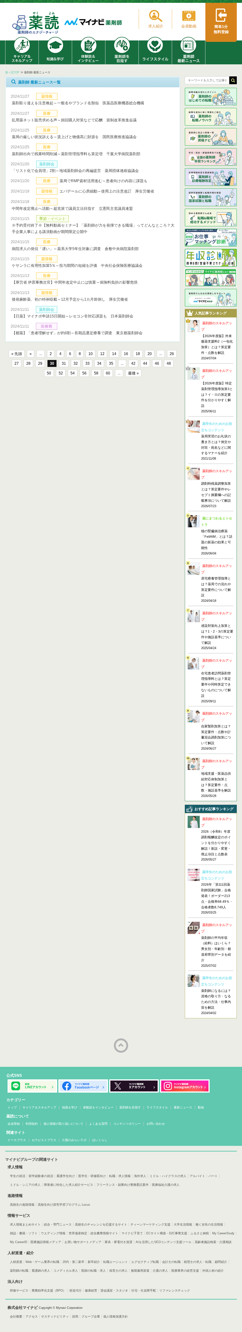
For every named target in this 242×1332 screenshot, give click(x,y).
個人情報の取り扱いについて (63, 1123)
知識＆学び (69, 1107)
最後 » (133, 373)
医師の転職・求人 (93, 1270)
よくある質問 (98, 1123)
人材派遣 (16, 1262)
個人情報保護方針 (115, 1316)
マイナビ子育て (132, 1233)
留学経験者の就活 (41, 1176)
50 (49, 373)
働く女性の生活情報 (209, 1224)
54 (72, 373)
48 (169, 363)
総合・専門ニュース (58, 1224)
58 (96, 373)
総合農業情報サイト (104, 1233)
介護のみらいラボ (74, 1140)
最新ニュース (183, 1107)
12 (102, 354)
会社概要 (16, 1316)
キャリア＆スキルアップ (39, 1107)
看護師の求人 (41, 1270)
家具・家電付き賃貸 (118, 1242)
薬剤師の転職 (19, 1270)
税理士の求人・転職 (198, 1262)
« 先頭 (16, 354)
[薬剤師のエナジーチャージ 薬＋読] (35, 23)
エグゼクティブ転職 (145, 1262)
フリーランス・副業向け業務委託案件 (122, 1185)
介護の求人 (160, 1270)
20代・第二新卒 (73, 1262)
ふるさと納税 (199, 1233)
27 (16, 363)
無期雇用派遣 (140, 1270)
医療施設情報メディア (45, 1242)
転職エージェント (115, 1262)
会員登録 (14, 1123)
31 (64, 363)
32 (75, 363)
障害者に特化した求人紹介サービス (68, 1185)
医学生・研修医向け (92, 1176)
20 (149, 354)
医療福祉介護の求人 (166, 1185)
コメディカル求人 (65, 1270)
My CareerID (18, 1242)
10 (90, 354)
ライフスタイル (157, 1107)
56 (84, 373)
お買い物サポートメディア (83, 1242)
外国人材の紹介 (213, 1270)
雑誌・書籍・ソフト (24, 1233)
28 (28, 363)
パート (213, 1176)
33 (87, 363)
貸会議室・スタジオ (114, 1290)
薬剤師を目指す (130, 1107)
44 (145, 363)
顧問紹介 (221, 1262)
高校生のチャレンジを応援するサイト (101, 1224)
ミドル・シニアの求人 (25, 1185)
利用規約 (32, 1123)
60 (108, 373)
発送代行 (75, 1290)
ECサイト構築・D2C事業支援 (166, 1233)
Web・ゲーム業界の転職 (42, 1262)
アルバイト (197, 1176)
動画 (201, 1107)
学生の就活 (17, 1176)
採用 (75, 1316)
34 (99, 363)
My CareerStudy (223, 1233)
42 (133, 363)
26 (172, 354)
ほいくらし (100, 1140)
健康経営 (91, 1290)
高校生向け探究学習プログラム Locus (64, 1204)
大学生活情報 (183, 1224)
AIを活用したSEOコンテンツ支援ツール (163, 1242)
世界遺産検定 (78, 1233)
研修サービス (19, 1290)
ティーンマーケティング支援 (150, 1224)
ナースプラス (17, 1140)
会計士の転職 (171, 1262)
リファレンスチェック (174, 1290)
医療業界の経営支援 (185, 1270)
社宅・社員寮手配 (143, 1290)
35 (111, 363)
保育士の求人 (118, 1270)
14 (114, 354)
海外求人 (140, 1176)
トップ (12, 1107)
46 (157, 363)
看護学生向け (65, 1176)
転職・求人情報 (120, 1176)
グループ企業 (91, 1316)
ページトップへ (121, 1045)
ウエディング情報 (53, 1233)
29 (40, 363)
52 (61, 373)
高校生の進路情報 (22, 1204)
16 (126, 354)
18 (138, 354)
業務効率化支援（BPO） (49, 1290)
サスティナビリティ (55, 1316)
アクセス (32, 1316)
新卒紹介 (94, 1262)
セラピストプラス (44, 1140)
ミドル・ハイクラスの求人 (168, 1176)
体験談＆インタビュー (98, 1107)
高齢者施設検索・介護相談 (213, 1242)
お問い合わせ (156, 1123)
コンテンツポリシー (127, 1123)
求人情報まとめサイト (25, 1224)
